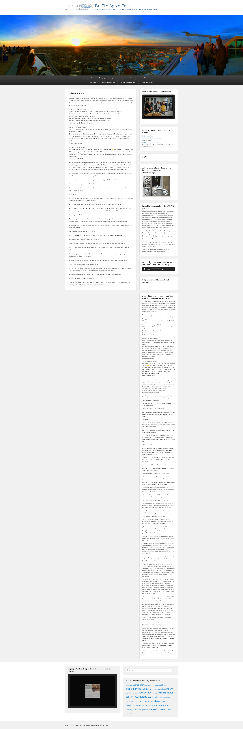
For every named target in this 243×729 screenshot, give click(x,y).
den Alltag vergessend (133, 693)
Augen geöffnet (160, 685)
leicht (169, 697)
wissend (161, 709)
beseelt (149, 689)
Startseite (82, 78)
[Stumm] (167, 269)
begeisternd (133, 688)
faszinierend (140, 696)
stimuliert (166, 705)
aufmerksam (138, 685)
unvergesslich (132, 709)
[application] (158, 269)
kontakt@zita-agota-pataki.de (150, 142)
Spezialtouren (116, 78)
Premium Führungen (145, 78)
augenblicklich (148, 685)
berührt (143, 689)
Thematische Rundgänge (98, 78)
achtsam (129, 685)
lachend (159, 697)
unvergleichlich (143, 710)
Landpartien (160, 78)
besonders (155, 689)
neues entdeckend (145, 701)
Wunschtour (129, 78)
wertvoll (153, 709)
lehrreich (165, 697)
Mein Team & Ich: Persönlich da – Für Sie (102, 82)
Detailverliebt (146, 692)
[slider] (171, 268)
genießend (152, 697)
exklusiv (129, 697)
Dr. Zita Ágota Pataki (114, 5)
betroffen (161, 689)
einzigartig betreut (165, 693)
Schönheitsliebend (142, 705)
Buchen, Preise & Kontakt (128, 82)
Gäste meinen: (76, 93)
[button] (154, 112)
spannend (151, 705)
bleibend (169, 689)
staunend (158, 705)
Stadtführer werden (147, 82)
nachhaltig (129, 701)
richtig (157, 701)
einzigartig (155, 693)
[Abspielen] (145, 269)
